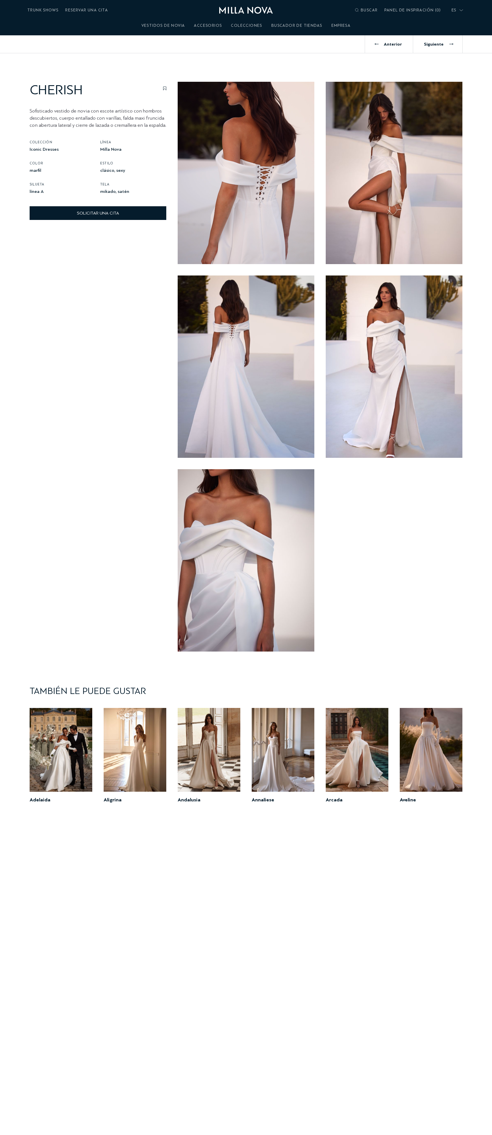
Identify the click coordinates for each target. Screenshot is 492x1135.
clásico (107, 170)
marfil (35, 170)
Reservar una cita (86, 10)
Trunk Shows (42, 10)
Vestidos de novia (163, 25)
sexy (120, 170)
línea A (37, 191)
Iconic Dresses (44, 149)
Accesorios (208, 25)
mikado (108, 191)
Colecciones (246, 25)
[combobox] (456, 10)
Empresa (341, 25)
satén (123, 191)
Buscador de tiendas (296, 25)
